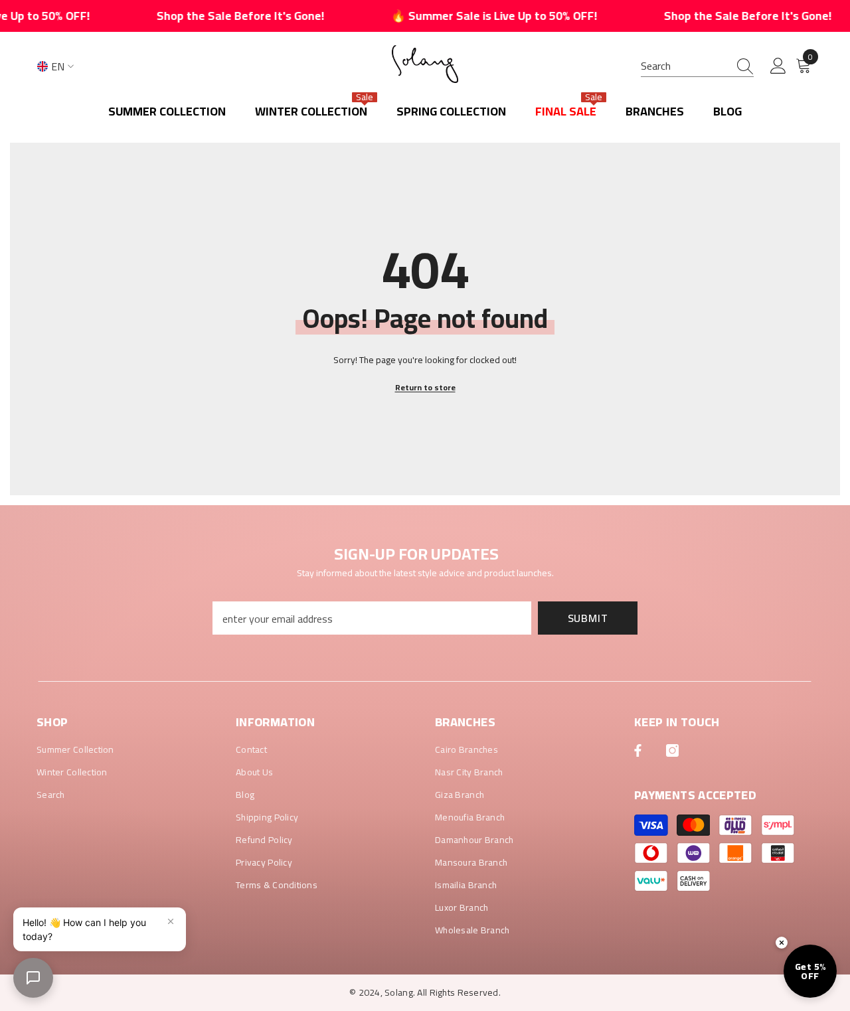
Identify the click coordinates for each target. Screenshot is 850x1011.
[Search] (697, 66)
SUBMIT (588, 618)
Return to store (425, 387)
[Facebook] (638, 750)
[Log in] (778, 66)
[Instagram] (672, 750)
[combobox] (684, 65)
